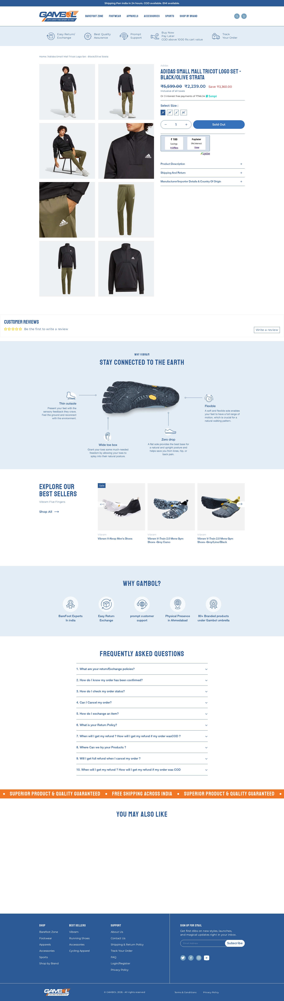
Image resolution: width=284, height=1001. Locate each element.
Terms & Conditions (185, 992)
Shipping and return (173, 172)
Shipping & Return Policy (127, 944)
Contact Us (118, 938)
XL (183, 112)
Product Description (173, 163)
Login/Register (120, 963)
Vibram (74, 931)
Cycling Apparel (79, 950)
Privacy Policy (120, 969)
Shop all (45, 512)
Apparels (132, 16)
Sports (169, 16)
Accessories (152, 16)
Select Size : (169, 105)
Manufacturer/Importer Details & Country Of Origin (191, 181)
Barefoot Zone (94, 16)
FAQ (113, 957)
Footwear (115, 16)
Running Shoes (79, 938)
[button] (102, 504)
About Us (117, 931)
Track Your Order (121, 950)
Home (42, 56)
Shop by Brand (189, 16)
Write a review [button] (267, 330)
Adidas (164, 65)
